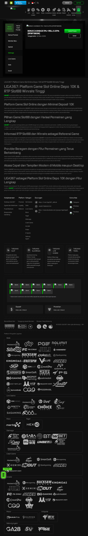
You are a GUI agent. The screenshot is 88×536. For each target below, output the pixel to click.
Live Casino (33, 14)
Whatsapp (76, 207)
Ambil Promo (72, 31)
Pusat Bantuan (8, 209)
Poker (64, 13)
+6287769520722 (45, 206)
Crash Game (54, 14)
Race (38, 13)
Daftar (78, 3)
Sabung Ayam (73, 14)
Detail (74, 36)
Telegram (76, 202)
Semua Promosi (9, 28)
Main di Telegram (19, 2)
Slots (28, 13)
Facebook (76, 213)
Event (10, 71)
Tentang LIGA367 (9, 202)
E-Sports (69, 14)
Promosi (78, 13)
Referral (21, 209)
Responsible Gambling (8, 213)
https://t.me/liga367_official (48, 202)
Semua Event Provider (18, 28)
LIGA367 (6, 95)
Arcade (59, 13)
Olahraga (48, 13)
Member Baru (12, 41)
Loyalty (21, 205)
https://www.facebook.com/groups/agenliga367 (53, 211)
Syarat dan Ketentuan (11, 205)
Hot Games (28, 202)
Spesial (10, 47)
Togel (43, 13)
